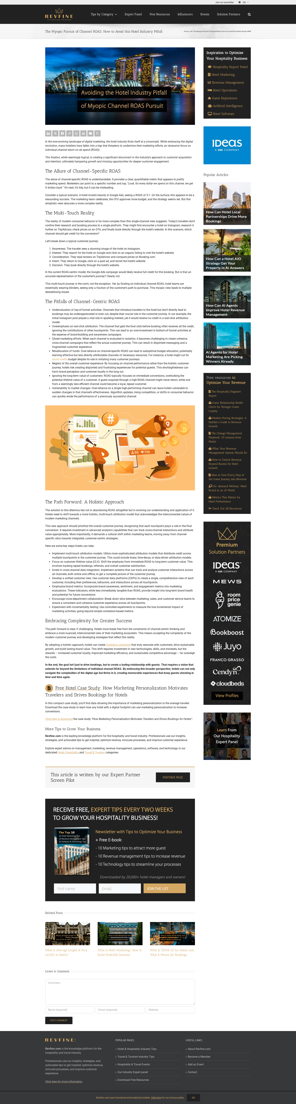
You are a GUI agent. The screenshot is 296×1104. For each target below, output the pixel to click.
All (191, 31)
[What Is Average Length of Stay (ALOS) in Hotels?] (67, 923)
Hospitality (71, 752)
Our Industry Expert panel (133, 1072)
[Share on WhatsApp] (76, 133)
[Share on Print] (83, 133)
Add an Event (196, 1064)
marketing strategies (118, 644)
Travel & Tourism (95, 752)
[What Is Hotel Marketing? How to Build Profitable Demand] (120, 923)
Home (186, 31)
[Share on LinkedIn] (48, 133)
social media (59, 359)
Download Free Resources (133, 1080)
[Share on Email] (90, 133)
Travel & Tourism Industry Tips (136, 1056)
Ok (193, 1097)
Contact (192, 1072)
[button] (249, 14)
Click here (156, 1097)
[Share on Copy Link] (97, 133)
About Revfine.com (199, 1049)
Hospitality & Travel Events (134, 1064)
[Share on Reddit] (69, 133)
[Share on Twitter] (55, 133)
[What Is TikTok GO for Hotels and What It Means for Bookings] (172, 923)
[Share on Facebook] (62, 133)
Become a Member (199, 1056)
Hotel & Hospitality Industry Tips (137, 1049)
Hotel (61, 752)
